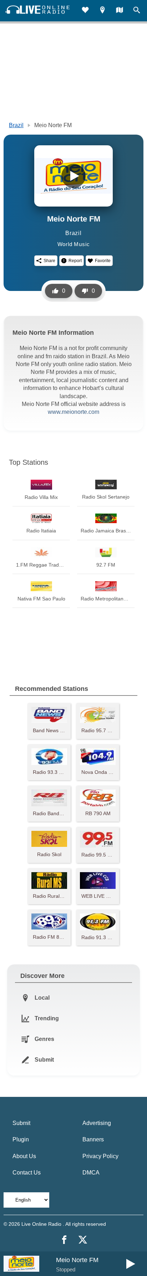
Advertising (96, 1123)
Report (75, 260)
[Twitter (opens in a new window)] (82, 1239)
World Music (73, 244)
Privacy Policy (100, 1156)
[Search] (136, 11)
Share (49, 260)
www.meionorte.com (73, 412)
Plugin (20, 1139)
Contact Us (26, 1173)
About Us (24, 1156)
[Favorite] (85, 11)
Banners (93, 1139)
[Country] (119, 11)
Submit (21, 1123)
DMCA (91, 1173)
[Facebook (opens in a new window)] (64, 1239)
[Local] (102, 11)
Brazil (16, 125)
